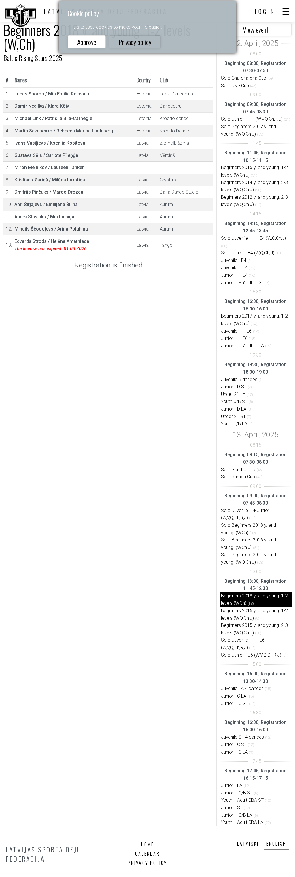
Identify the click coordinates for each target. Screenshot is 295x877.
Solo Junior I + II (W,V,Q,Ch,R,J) (252, 119)
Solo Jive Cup (235, 85)
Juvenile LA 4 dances (242, 688)
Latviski (248, 843)
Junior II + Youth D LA (242, 345)
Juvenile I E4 (233, 260)
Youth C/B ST (234, 401)
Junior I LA (231, 785)
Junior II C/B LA (236, 815)
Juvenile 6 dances (239, 379)
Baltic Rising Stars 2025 (32, 58)
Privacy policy (135, 42)
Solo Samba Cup (238, 469)
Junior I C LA (233, 696)
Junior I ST (232, 807)
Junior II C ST (234, 703)
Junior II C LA (234, 752)
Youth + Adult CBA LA (242, 822)
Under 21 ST (233, 416)
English (276, 843)
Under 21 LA (233, 394)
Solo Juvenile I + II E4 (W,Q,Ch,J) (253, 238)
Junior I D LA (233, 409)
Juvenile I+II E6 (236, 331)
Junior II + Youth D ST (242, 282)
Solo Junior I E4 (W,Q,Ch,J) (247, 253)
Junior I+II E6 (234, 338)
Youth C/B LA (234, 423)
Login (265, 11)
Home (147, 844)
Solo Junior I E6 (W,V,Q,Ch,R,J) (251, 655)
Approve (86, 42)
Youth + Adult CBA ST (242, 800)
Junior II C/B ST (237, 793)
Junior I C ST (234, 744)
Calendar (147, 853)
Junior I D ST (234, 386)
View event (255, 29)
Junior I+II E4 (234, 275)
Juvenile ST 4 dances (242, 737)
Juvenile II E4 (234, 267)
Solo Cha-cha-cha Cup (243, 78)
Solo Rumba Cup (238, 476)
